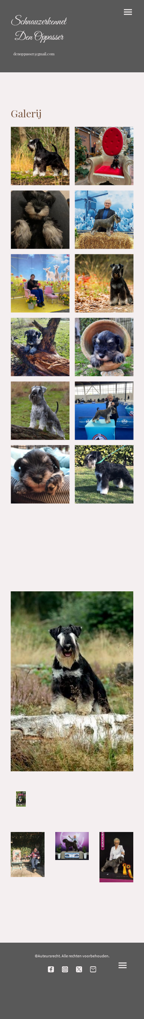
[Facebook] (51, 969)
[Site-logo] (39, 62)
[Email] (93, 969)
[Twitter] (79, 969)
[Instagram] (65, 969)
